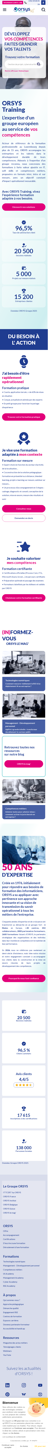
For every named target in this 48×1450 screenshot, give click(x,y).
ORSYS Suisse (9, 1208)
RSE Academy (9, 1286)
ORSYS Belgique (10, 1204)
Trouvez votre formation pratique (23, 417)
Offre (5, 1231)
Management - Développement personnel (21, 1265)
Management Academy (13, 1277)
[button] (4, 9)
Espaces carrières (10, 1320)
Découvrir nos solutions (23, 207)
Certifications (9, 1239)
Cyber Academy (10, 1282)
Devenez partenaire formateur (16, 1324)
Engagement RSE (10, 1312)
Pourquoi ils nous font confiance (24, 978)
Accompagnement (11, 1235)
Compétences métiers (12, 1269)
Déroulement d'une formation (16, 1247)
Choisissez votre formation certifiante (24, 598)
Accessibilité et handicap (14, 1328)
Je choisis (24, 1446)
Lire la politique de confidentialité (14, 1437)
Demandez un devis (24, 518)
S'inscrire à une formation (14, 1243)
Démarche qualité (11, 1308)
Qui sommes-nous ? (11, 1300)
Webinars (7, 1351)
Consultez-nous (23, 508)
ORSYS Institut (9, 1200)
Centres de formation (12, 1316)
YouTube (7, 1355)
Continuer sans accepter (8, 1446)
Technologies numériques (14, 1261)
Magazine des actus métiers (15, 1343)
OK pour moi (40, 1446)
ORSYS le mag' (9, 1212)
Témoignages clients (12, 1347)
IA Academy (8, 1273)
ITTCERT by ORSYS (12, 1192)
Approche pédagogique (13, 1304)
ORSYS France (9, 1196)
